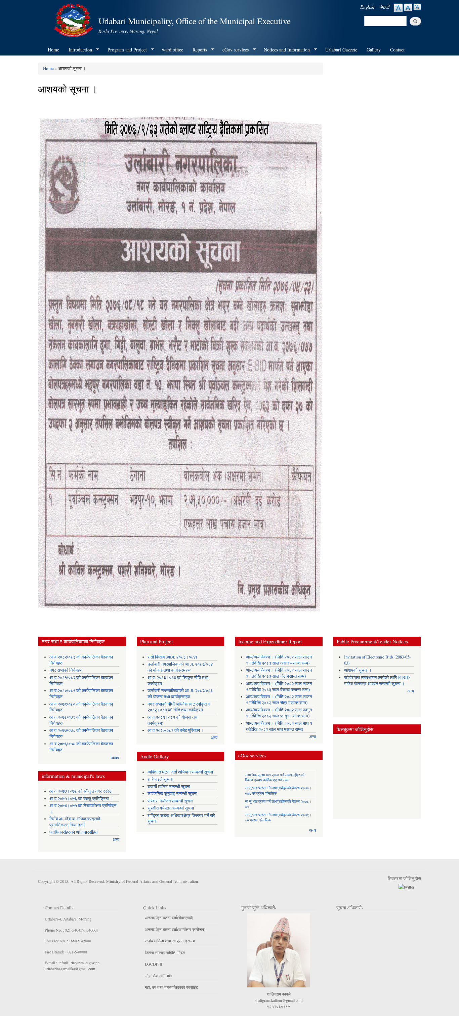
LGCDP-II (153, 964)
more (115, 757)
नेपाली (384, 7)
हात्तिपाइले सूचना (160, 779)
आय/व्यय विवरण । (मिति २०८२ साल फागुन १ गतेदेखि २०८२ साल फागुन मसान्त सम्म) (279, 713)
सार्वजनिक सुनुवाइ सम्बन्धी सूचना (172, 793)
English (367, 7)
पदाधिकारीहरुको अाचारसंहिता (73, 832)
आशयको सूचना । (358, 670)
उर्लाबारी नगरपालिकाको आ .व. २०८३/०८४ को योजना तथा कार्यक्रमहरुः (180, 667)
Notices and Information (284, 49)
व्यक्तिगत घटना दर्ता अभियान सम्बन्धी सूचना (180, 772)
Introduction (78, 49)
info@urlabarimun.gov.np (78, 962)
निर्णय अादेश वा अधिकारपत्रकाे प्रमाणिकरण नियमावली (74, 822)
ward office (172, 49)
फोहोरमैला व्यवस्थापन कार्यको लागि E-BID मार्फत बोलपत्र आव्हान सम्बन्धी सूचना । (377, 680)
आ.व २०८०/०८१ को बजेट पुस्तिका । (176, 730)
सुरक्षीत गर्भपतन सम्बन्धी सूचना (171, 808)
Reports (197, 49)
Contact (397, 49)
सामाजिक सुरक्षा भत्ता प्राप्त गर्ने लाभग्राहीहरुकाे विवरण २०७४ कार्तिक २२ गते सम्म (274, 777)
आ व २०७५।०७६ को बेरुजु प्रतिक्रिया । (81, 798)
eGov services (233, 49)
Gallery (374, 49)
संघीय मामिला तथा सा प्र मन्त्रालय (170, 940)
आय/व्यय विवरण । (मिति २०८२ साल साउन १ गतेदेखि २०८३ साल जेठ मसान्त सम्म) (279, 673)
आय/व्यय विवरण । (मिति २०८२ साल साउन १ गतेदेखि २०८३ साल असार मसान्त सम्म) (279, 660)
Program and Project (125, 49)
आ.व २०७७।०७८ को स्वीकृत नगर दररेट (80, 791)
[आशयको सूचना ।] (180, 357)
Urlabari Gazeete (341, 49)
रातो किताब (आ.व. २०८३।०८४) (172, 657)
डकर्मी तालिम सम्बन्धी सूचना (169, 786)
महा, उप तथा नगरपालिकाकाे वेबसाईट (171, 987)
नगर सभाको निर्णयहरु (65, 670)
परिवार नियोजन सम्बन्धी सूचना (170, 801)
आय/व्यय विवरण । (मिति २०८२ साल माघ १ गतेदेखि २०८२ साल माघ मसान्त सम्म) (279, 726)
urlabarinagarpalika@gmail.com (70, 968)
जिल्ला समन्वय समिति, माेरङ (165, 952)
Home (53, 49)
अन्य (116, 839)
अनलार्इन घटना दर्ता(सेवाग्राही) (169, 917)
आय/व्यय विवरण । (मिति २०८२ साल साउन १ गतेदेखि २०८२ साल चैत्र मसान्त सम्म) (279, 700)
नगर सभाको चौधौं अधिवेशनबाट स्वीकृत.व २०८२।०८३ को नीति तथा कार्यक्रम (179, 707)
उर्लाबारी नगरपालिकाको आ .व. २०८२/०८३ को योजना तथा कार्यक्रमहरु (180, 694)
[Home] (74, 19)
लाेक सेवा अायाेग (158, 975)
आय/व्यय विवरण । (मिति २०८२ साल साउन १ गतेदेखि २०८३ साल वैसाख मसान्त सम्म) (279, 686)
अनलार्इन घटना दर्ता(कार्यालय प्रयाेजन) (175, 929)
